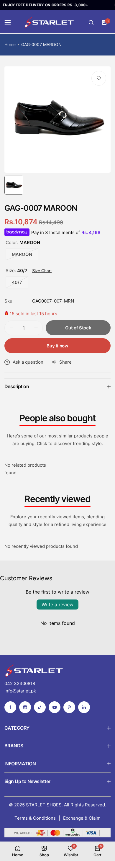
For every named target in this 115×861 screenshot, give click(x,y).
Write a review (57, 604)
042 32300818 (19, 683)
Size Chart (42, 270)
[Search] (91, 22)
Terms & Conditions (35, 818)
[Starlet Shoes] (49, 22)
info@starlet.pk (20, 691)
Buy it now (57, 346)
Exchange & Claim (82, 818)
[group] (57, 119)
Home (10, 44)
